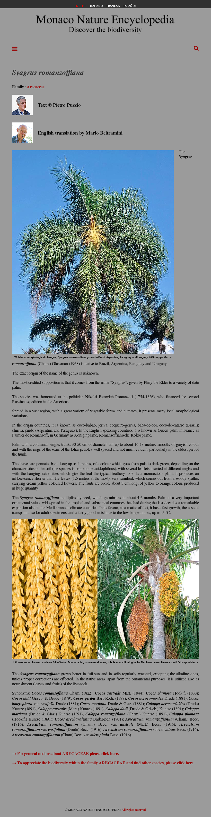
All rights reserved (134, 809)
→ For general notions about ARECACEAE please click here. (65, 753)
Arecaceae (36, 87)
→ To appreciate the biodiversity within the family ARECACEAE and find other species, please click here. (103, 763)
